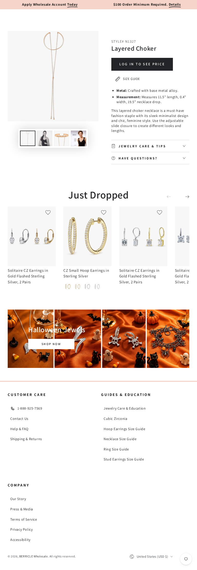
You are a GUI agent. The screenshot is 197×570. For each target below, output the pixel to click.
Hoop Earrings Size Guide (124, 429)
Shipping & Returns (26, 439)
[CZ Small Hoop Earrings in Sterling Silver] (87, 236)
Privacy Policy (21, 529)
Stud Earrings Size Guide (124, 459)
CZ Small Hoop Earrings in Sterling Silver (86, 273)
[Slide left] (172, 197)
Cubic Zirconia (115, 418)
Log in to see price (142, 64)
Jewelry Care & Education (125, 408)
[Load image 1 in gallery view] (27, 138)
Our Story (18, 498)
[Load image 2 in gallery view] (44, 138)
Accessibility (20, 539)
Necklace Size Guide (120, 439)
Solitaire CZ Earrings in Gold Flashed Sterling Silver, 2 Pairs (28, 276)
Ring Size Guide (116, 449)
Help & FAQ (19, 429)
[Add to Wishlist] (48, 212)
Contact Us (19, 418)
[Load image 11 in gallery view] (78, 138)
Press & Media (21, 509)
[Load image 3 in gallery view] (61, 138)
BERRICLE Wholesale (33, 556)
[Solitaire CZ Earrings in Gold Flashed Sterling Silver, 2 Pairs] (32, 236)
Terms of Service (23, 519)
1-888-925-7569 (29, 408)
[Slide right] (183, 197)
